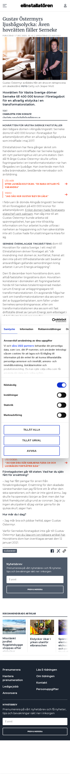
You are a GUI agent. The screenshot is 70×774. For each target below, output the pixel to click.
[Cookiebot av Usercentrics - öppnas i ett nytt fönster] (52, 320)
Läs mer (32, 184)
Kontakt (41, 682)
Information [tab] (26, 329)
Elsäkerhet (10, 551)
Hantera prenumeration (13, 678)
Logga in (65, 5)
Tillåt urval (31, 440)
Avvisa (32, 451)
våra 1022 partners (23, 345)
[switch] (61, 395)
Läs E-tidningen (46, 669)
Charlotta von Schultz (17, 114)
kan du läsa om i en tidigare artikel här (40, 534)
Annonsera (10, 693)
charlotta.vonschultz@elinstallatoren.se (22, 117)
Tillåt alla (31, 429)
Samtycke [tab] (9, 329)
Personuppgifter (47, 689)
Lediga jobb (11, 686)
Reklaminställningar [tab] (49, 329)
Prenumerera (12, 669)
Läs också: (30, 462)
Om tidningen (45, 676)
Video (27, 195)
